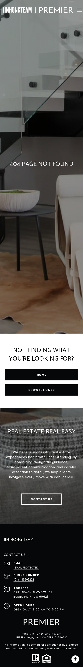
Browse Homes (41, 390)
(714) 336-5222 (24, 580)
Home (41, 375)
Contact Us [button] (41, 499)
